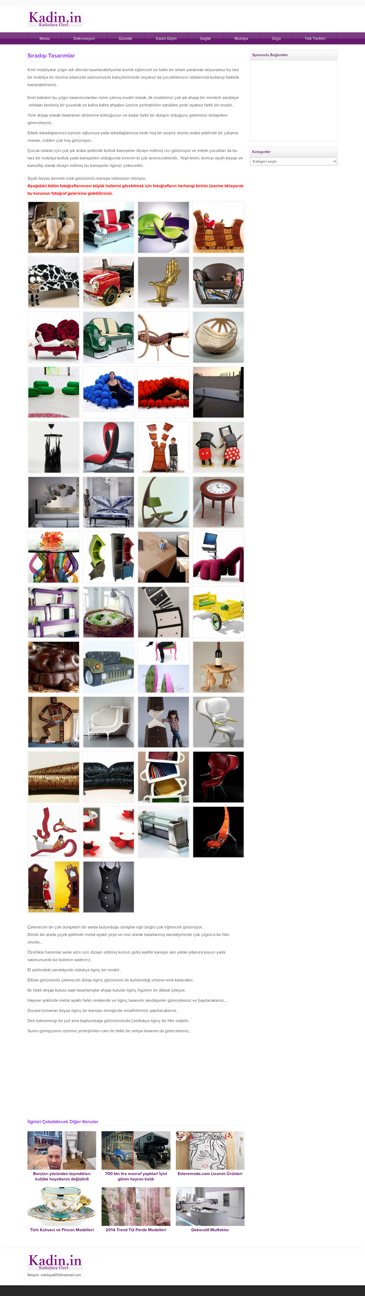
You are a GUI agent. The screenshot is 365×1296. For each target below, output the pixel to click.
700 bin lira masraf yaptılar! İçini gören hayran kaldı (136, 1176)
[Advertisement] (136, 1074)
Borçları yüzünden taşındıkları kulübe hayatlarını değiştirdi (62, 1176)
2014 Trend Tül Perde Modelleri (136, 1230)
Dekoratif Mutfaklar (210, 1230)
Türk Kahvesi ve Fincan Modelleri (62, 1230)
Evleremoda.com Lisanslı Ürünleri (210, 1173)
